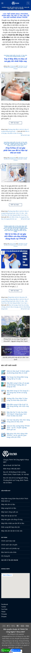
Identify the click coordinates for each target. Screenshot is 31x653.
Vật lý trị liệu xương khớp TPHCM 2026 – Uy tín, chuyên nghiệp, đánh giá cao (18, 427)
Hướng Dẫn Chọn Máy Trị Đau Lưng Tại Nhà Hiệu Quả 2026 (17, 399)
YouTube (4, 609)
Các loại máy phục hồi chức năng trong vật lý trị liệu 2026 (18, 421)
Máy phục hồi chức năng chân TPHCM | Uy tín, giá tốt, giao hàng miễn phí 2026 (17, 435)
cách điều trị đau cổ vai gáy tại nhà (18, 217)
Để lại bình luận (25, 135)
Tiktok (3, 612)
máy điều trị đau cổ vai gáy (14, 133)
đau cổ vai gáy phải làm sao (9, 219)
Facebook (4, 604)
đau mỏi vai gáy (13, 305)
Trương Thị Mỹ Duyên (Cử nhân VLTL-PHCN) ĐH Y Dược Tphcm (15, 67)
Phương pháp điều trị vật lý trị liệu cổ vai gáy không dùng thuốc (15, 56)
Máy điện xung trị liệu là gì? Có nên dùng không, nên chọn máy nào (18, 406)
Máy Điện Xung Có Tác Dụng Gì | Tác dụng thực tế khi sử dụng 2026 (18, 392)
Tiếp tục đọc (16, 123)
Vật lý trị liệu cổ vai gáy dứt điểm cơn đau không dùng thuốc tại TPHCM (15, 236)
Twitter (3, 607)
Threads (4, 614)
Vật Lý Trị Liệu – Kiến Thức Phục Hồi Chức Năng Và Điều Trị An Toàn (16, 144)
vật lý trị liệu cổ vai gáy (12, 307)
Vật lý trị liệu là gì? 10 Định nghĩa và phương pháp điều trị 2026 (18, 372)
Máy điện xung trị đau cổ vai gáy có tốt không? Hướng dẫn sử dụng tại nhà (18, 385)
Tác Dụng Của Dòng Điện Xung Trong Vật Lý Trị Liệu (17, 378)
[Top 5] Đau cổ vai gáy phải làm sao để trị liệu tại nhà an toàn (15, 150)
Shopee (3, 616)
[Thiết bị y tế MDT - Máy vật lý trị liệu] (15, 3)
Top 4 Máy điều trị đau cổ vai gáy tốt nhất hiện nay (15, 60)
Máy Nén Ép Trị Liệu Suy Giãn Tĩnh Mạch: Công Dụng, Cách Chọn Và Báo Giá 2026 (17, 414)
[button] (2, 3)
